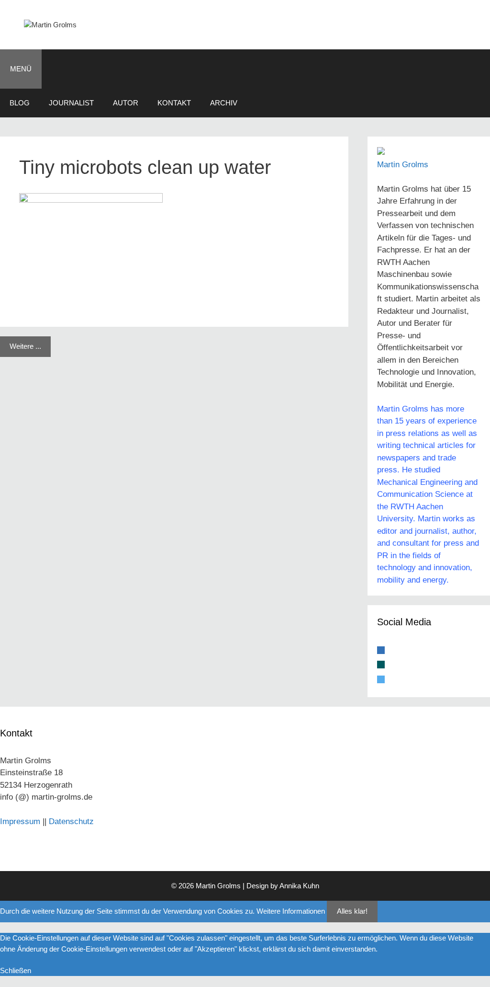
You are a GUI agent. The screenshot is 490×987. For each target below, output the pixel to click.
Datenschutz (71, 821)
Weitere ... (25, 346)
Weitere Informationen (290, 911)
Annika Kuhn (299, 886)
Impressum (20, 821)
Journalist (71, 103)
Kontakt (174, 103)
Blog (20, 103)
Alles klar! (352, 911)
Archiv (223, 103)
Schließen (15, 970)
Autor (125, 103)
